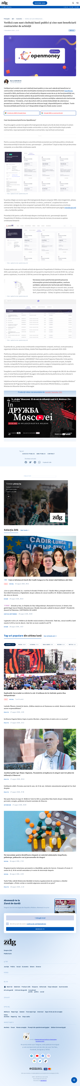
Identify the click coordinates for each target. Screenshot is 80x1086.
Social (11, 584)
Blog (6, 982)
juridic (30, 992)
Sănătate (17, 987)
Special (7, 1007)
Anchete (6, 1017)
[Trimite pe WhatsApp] (39, 462)
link (8, 496)
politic (36, 992)
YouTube (37, 1056)
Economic (19, 19)
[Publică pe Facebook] (26, 462)
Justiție (6, 967)
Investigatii (9, 1022)
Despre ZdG (8, 950)
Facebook (43, 1056)
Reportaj (14, 1017)
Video (6, 972)
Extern (32, 967)
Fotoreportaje (31, 1012)
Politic (6, 712)
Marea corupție (21, 1027)
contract (51, 454)
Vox (19, 1017)
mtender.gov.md (70, 208)
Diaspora (35, 987)
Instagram (48, 1056)
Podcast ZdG (26, 987)
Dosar (6, 599)
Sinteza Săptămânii (10, 614)
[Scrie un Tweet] (30, 462)
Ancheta (6, 1027)
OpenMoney (68, 91)
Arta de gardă (8, 990)
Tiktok (46, 1061)
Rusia (22, 644)
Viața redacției (52, 987)
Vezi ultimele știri (50, 636)
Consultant (32, 990)
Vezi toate (24, 530)
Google (34, 1061)
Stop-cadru (26, 1017)
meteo (72, 644)
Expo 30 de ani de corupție (53, 1012)
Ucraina (34, 644)
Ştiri (13, 19)
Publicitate (8, 954)
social (42, 992)
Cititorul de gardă (21, 990)
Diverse (38, 967)
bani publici (41, 454)
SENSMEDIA (43, 1080)
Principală (7, 19)
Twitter (40, 1061)
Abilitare (7, 1012)
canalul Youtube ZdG (53, 392)
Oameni (22, 1012)
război (61, 644)
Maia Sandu (48, 644)
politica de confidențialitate (36, 924)
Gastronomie (63, 987)
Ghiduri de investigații (58, 1027)
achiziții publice (28, 454)
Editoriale (43, 987)
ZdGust (7, 997)
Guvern (10, 644)
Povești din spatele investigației (38, 1027)
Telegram (31, 1056)
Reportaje (14, 1012)
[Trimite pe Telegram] (35, 462)
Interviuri (7, 805)
